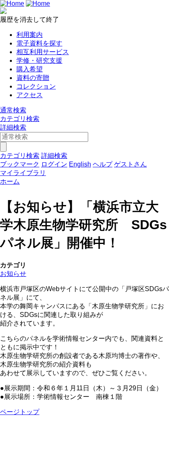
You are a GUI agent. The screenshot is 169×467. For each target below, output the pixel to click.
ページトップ (19, 411)
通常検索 (13, 110)
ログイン (54, 164)
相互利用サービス (42, 51)
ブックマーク (19, 164)
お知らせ (13, 273)
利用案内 (29, 34)
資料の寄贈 (32, 77)
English (80, 164)
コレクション (36, 86)
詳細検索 (13, 127)
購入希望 (29, 69)
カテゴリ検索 (19, 118)
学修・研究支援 (39, 60)
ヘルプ (102, 164)
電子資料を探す (39, 43)
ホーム (10, 181)
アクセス (29, 94)
